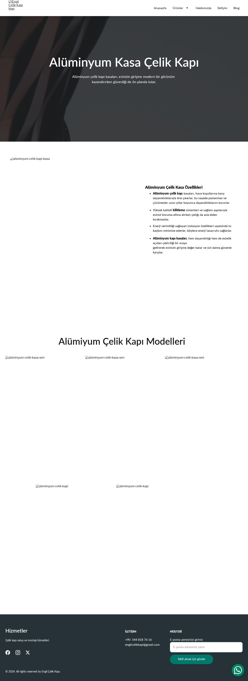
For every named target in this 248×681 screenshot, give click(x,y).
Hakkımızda (203, 8)
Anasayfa (160, 8)
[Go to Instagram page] (18, 652)
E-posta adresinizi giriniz (186, 639)
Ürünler (178, 8)
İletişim (222, 8)
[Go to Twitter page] (27, 652)
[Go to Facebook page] (7, 652)
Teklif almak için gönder (191, 659)
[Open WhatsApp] (238, 670)
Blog (236, 8)
